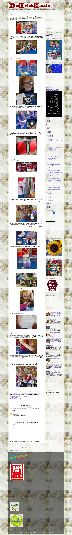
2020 (48, 128)
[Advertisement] (51, 80)
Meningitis (44, 9)
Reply (14, 424)
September (50, 139)
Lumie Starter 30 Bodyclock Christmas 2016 (55, 352)
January (49, 201)
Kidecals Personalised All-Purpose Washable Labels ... (53, 185)
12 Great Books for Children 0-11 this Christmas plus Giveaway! (55, 340)
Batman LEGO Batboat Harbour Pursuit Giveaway (55, 326)
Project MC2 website (16, 394)
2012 (48, 207)
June (49, 194)
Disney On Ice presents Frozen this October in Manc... (54, 188)
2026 (48, 120)
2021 (48, 127)
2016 (48, 134)
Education (23, 408)
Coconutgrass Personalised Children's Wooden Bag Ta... (54, 150)
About (15, 9)
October (49, 138)
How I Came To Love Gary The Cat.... (54, 160)
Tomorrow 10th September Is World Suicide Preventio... (54, 179)
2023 (48, 124)
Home (11, 9)
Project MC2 (27, 408)
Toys (38, 408)
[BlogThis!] (28, 407)
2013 (48, 206)
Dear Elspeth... (52, 345)
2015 (48, 203)
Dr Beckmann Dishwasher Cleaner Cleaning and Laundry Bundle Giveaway (56, 372)
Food (39, 9)
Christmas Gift (18, 408)
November (50, 136)
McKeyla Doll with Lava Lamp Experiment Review (18, 398)
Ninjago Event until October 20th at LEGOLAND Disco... (53, 157)
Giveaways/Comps (33, 9)
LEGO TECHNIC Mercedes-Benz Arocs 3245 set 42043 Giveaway (55, 359)
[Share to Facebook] (30, 407)
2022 (48, 125)
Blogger (53, 532)
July (49, 193)
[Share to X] (29, 407)
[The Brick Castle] (54, 213)
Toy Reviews (35, 408)
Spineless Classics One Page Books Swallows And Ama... (54, 167)
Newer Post (12, 445)
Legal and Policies (51, 9)
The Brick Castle (54, 211)
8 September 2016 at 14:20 (29, 420)
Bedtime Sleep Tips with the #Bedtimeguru (55, 320)
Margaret (14, 413)
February (49, 200)
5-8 (13, 408)
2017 (48, 132)
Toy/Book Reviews (25, 9)
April (49, 197)
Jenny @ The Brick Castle (19, 420)
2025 (48, 121)
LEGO (19, 9)
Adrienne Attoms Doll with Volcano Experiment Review (19, 396)
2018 (48, 131)
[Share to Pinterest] (31, 407)
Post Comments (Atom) (18, 450)
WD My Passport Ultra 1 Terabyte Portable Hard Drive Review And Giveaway (56, 313)
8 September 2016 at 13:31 (20, 413)
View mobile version (26, 447)
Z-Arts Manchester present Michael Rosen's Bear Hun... (54, 165)
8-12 (15, 408)
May (49, 196)
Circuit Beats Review (13, 397)
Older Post (41, 445)
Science (31, 408)
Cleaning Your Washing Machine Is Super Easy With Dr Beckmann (56, 366)
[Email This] (27, 407)
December (50, 135)
